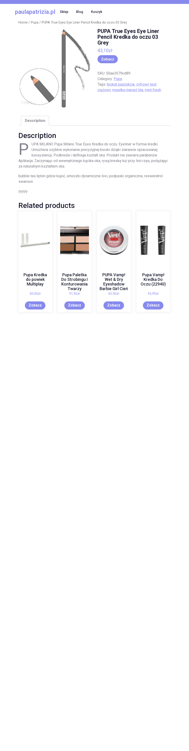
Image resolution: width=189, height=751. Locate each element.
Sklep (64, 12)
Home (23, 22)
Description (35, 120)
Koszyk (96, 12)
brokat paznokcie (121, 84)
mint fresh (153, 90)
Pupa (34, 22)
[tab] (35, 121)
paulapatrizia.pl (35, 12)
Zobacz (107, 59)
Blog (79, 12)
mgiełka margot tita (127, 90)
